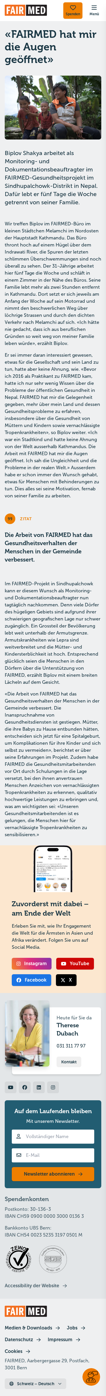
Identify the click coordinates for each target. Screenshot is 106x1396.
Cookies (13, 1351)
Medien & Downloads (28, 1327)
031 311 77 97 (71, 1045)
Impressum (60, 1339)
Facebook (36, 979)
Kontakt (69, 1062)
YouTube (79, 963)
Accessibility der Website (32, 1285)
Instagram (35, 963)
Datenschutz (19, 1339)
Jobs (72, 1327)
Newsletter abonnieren (49, 1173)
